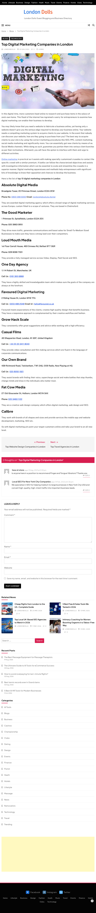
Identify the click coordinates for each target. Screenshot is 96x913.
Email (7, 557)
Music (47, 3)
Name (7, 546)
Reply (87, 475)
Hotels (73, 3)
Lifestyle (11, 3)
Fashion (34, 3)
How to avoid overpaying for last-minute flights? (26, 674)
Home (4, 3)
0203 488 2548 (17, 304)
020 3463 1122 (15, 399)
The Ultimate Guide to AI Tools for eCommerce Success (29, 665)
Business (19, 3)
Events (59, 3)
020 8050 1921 (17, 371)
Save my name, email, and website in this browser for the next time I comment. (42, 578)
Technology (87, 3)
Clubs (79, 3)
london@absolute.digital (44, 197)
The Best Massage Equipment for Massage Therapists (28, 657)
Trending (8, 824)
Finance (66, 3)
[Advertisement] (48, 854)
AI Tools (7, 707)
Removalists (10, 806)
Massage (8, 793)
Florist (7, 769)
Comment (9, 515)
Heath (41, 3)
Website (8, 567)
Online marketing (10, 159)
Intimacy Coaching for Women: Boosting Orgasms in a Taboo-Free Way (78, 622)
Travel (53, 3)
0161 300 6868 (17, 276)
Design (27, 3)
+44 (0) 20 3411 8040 (20, 344)
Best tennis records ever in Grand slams (22, 682)
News (6, 799)
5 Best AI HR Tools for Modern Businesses (22, 690)
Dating (7, 744)
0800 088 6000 (18, 197)
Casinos (8, 725)
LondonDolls (9, 49)
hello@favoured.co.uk (44, 304)
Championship (11, 731)
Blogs (5, 38)
